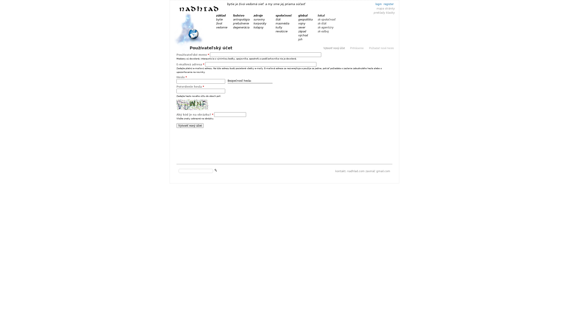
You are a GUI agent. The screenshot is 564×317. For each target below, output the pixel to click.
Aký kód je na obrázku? (194, 114)
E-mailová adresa (190, 64)
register (389, 4)
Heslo (181, 77)
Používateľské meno (192, 54)
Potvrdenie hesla (190, 86)
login (378, 4)
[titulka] (199, 11)
